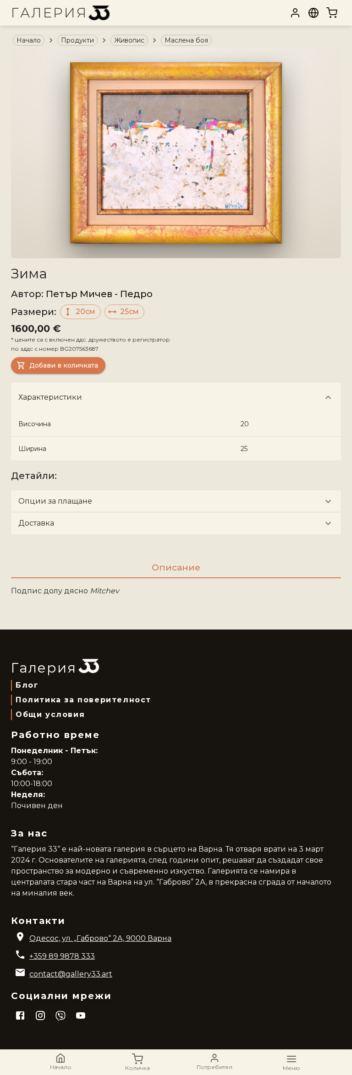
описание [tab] (176, 567)
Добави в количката (63, 365)
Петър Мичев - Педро (99, 293)
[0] (332, 13)
